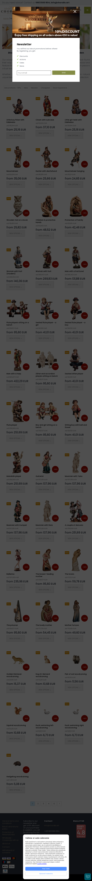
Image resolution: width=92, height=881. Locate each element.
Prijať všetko (46, 869)
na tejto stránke (42, 864)
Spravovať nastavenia (46, 873)
